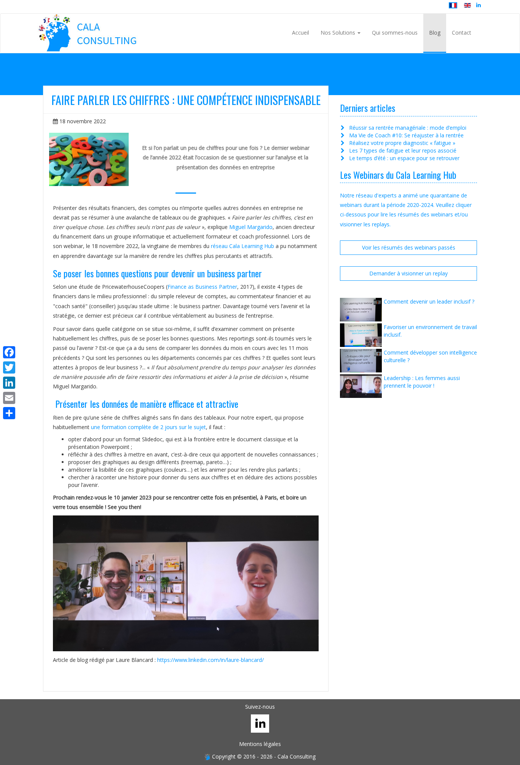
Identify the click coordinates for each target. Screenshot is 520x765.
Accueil (300, 32)
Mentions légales (260, 744)
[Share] (9, 413)
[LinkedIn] (9, 382)
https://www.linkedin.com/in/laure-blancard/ (210, 659)
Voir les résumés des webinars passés (408, 247)
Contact (461, 32)
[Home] (88, 33)
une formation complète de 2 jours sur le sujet (148, 427)
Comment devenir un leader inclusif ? (429, 301)
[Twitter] (9, 367)
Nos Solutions (339, 32)
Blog (434, 32)
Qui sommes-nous (395, 32)
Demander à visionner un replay (408, 273)
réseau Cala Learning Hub (242, 246)
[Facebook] (9, 352)
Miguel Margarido (251, 227)
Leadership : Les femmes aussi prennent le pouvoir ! (422, 381)
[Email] (9, 398)
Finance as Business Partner (202, 286)
